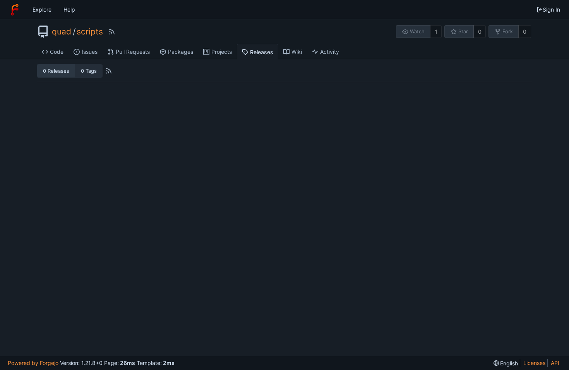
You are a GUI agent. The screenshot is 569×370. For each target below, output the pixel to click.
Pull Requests (133, 51)
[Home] (15, 10)
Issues (90, 51)
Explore (42, 9)
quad (61, 32)
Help (69, 9)
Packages (180, 51)
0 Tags (89, 71)
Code (56, 51)
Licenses (534, 363)
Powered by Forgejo (33, 363)
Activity (329, 51)
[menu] (506, 363)
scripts (90, 32)
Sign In (551, 9)
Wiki (296, 51)
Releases (261, 52)
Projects (221, 51)
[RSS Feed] (111, 31)
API (555, 363)
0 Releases (56, 71)
